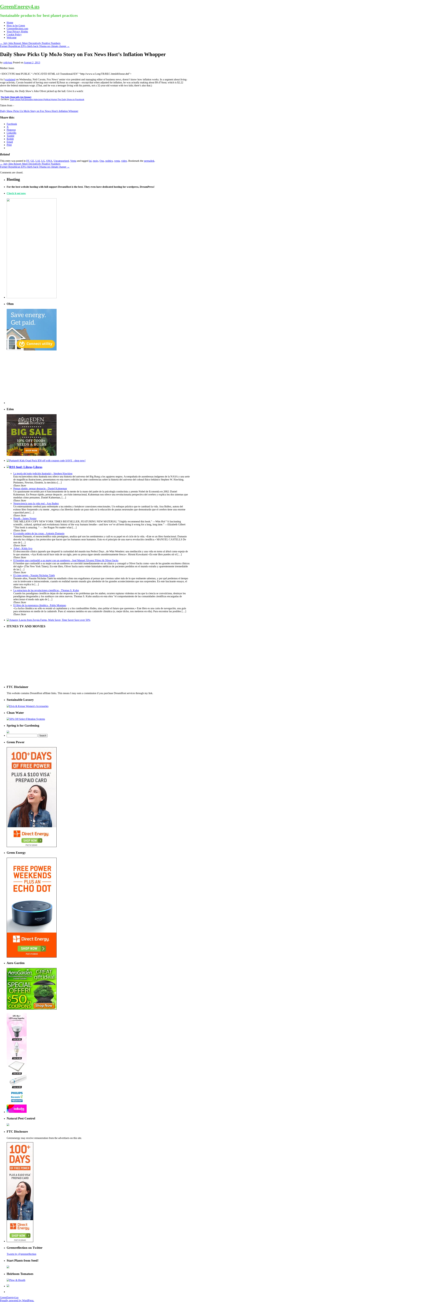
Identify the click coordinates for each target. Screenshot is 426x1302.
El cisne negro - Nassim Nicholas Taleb (34, 575)
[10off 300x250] (32, 454)
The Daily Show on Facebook (71, 99)
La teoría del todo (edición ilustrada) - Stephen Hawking (42, 473)
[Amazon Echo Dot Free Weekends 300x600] (32, 956)
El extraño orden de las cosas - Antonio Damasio (38, 533)
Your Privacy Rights (17, 31)
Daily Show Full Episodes (21, 99)
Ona (102, 160)
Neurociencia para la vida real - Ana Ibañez (36, 503)
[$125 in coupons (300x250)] (32, 1008)
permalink (149, 160)
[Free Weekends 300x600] (32, 846)
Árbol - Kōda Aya (22, 548)
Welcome (11, 37)
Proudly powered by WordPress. (17, 1300)
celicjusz (7, 62)
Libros (37, 467)
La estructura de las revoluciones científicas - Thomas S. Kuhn (46, 590)
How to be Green (16, 25)
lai (90, 160)
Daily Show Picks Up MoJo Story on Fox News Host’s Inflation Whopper (39, 111)
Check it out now (16, 193)
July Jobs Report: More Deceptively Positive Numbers (30, 43)
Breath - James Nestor (24, 518)
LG (43, 160)
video (124, 160)
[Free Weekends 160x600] (20, 1241)
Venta (73, 160)
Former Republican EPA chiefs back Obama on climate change (35, 46)
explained (10, 79)
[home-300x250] (32, 349)
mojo (95, 160)
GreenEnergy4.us (19, 6)
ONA (49, 160)
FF (27, 160)
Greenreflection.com (17, 28)
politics (109, 160)
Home (10, 22)
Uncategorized (61, 160)
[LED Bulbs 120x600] (17, 1111)
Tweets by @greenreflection (21, 1254)
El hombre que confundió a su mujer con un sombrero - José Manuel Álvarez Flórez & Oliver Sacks (65, 560)
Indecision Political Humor (45, 99)
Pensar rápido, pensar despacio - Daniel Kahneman (40, 488)
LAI (37, 160)
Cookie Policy (14, 34)
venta (117, 160)
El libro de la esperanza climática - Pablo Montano (39, 605)
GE (32, 160)
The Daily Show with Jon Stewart (16, 97)
